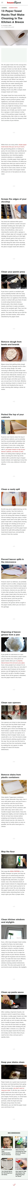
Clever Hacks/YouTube (21, 937)
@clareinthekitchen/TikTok (20, 718)
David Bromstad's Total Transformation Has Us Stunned (7, 1152)
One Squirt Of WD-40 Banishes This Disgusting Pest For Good (21, 1174)
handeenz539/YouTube (21, 793)
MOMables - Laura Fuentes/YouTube (18, 577)
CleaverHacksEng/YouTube (20, 287)
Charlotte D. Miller (7, 25)
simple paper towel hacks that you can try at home (14, 146)
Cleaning (4, 7)
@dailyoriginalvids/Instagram (20, 217)
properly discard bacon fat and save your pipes (13, 662)
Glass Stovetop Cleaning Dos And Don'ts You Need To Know (21, 1152)
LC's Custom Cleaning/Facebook (19, 432)
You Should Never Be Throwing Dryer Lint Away (7, 1173)
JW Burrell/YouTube (22, 867)
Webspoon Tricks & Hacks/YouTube (18, 1007)
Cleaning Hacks (13, 7)
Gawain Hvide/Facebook (21, 650)
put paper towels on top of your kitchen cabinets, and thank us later (13, 450)
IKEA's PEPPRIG (15, 871)
